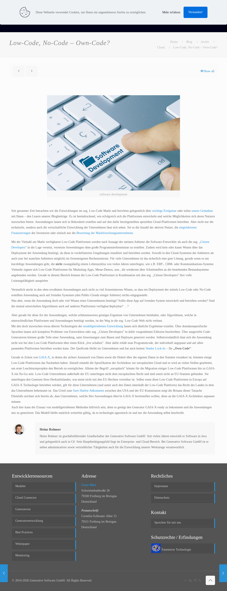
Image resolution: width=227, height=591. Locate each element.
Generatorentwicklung (29, 520)
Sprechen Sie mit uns (167, 522)
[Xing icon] (195, 580)
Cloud (161, 47)
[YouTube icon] (185, 580)
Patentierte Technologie (176, 549)
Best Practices (24, 532)
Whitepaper (22, 543)
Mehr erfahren (171, 12)
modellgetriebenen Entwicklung (103, 326)
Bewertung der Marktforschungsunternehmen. (105, 233)
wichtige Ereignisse (164, 210)
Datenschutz (161, 497)
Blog (189, 42)
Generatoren (23, 509)
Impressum (161, 486)
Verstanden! (195, 12)
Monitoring (22, 555)
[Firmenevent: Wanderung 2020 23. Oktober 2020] (4, 573)
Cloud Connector (26, 497)
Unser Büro (88, 485)
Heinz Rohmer (50, 429)
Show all (208, 71)
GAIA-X (44, 357)
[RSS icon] (199, 580)
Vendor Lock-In (155, 348)
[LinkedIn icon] (190, 580)
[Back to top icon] (210, 580)
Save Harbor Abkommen (88, 390)
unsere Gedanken (202, 210)
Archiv (205, 42)
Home (174, 42)
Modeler (20, 486)
